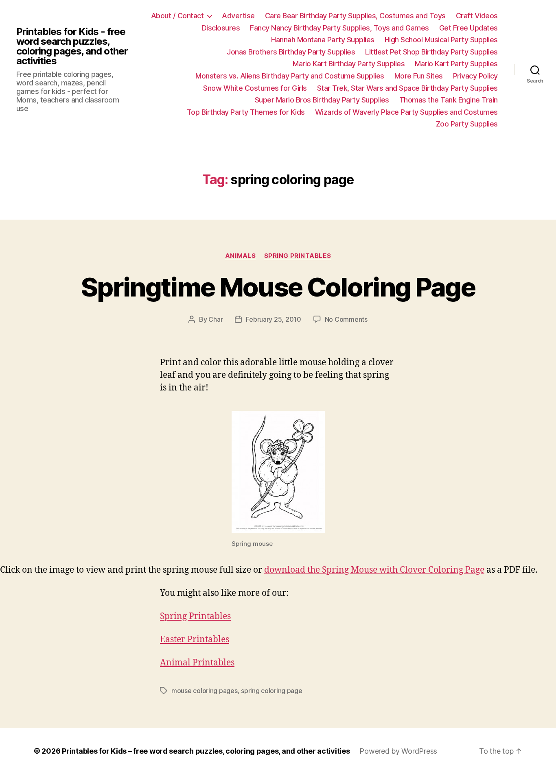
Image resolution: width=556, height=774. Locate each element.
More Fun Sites (418, 76)
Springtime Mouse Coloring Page (278, 287)
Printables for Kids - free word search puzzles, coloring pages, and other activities (72, 46)
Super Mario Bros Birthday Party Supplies (322, 100)
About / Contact (177, 15)
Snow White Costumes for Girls (255, 88)
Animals (240, 255)
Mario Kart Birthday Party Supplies (349, 63)
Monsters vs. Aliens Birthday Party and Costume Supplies (289, 76)
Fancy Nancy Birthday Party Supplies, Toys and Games (339, 28)
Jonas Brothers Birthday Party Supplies (291, 52)
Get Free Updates (468, 28)
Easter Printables (194, 639)
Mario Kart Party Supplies (456, 63)
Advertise (238, 15)
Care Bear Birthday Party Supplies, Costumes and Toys (355, 15)
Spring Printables (297, 255)
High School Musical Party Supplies (441, 39)
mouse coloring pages (204, 691)
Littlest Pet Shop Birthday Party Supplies (431, 52)
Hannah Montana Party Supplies (322, 39)
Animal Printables (197, 662)
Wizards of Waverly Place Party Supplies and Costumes (406, 112)
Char (215, 319)
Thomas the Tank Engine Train (448, 100)
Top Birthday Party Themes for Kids (246, 112)
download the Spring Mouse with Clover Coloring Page (374, 570)
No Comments (346, 319)
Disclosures (220, 28)
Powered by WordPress (398, 751)
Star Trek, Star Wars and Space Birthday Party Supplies (407, 88)
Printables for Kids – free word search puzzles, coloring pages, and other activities (206, 751)
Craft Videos (477, 15)
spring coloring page (271, 691)
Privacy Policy (475, 76)
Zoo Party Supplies (467, 124)
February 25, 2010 (273, 319)
